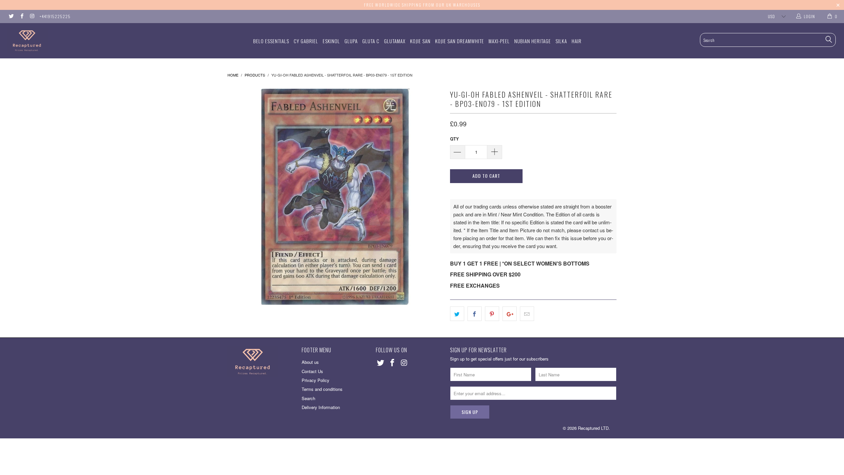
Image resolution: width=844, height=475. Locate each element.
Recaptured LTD (593, 428)
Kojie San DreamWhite (459, 41)
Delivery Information (321, 407)
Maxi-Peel (499, 41)
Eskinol (331, 41)
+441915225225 (55, 16)
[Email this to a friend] (527, 313)
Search (308, 398)
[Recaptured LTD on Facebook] (21, 16)
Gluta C (370, 41)
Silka (561, 41)
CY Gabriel (306, 41)
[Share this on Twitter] (457, 313)
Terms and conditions (322, 389)
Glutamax (395, 41)
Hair (577, 41)
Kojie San (420, 41)
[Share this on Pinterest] (492, 313)
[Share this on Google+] (509, 313)
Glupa (351, 41)
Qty (454, 139)
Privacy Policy (315, 380)
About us (310, 362)
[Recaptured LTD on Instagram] (32, 16)
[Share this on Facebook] (474, 313)
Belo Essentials (271, 41)
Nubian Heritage (532, 41)
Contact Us (312, 371)
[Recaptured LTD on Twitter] (11, 16)
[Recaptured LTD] (71, 40)
